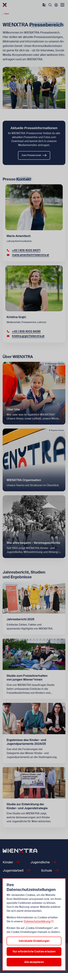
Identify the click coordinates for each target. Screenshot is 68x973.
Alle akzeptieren (34, 962)
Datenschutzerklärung (37, 921)
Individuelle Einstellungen (34, 941)
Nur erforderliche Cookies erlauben (34, 951)
